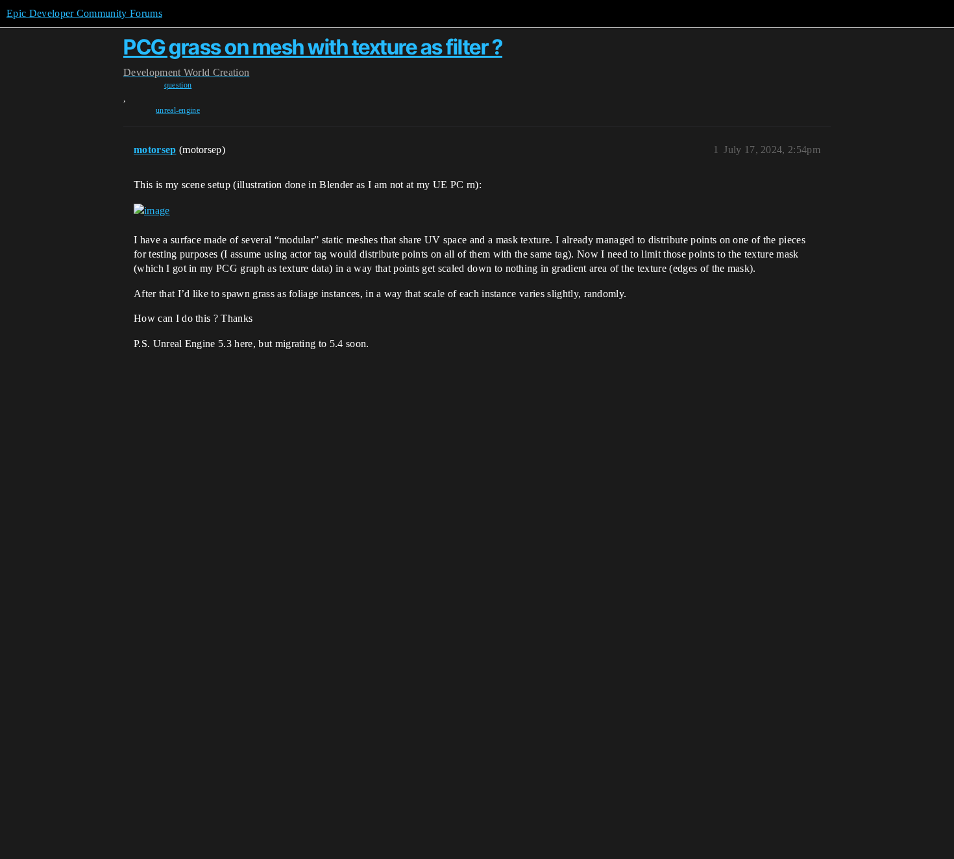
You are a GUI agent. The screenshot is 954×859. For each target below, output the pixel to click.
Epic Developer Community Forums (84, 13)
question (178, 85)
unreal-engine (178, 110)
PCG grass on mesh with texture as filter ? (312, 47)
